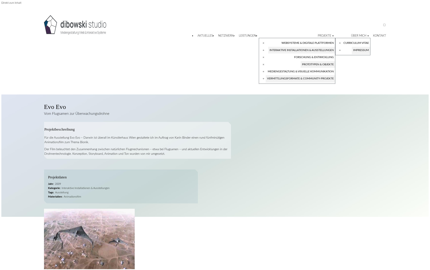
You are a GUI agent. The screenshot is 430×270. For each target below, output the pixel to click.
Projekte (324, 35)
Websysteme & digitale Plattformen (308, 43)
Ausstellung (62, 192)
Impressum (361, 50)
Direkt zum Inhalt (11, 3)
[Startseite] (75, 33)
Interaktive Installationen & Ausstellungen (302, 50)
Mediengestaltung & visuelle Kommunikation (301, 71)
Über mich (358, 35)
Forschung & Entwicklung (314, 57)
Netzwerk (225, 35)
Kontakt (379, 35)
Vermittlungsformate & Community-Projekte (300, 78)
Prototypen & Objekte (318, 64)
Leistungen (247, 35)
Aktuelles (205, 35)
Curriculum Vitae (356, 43)
